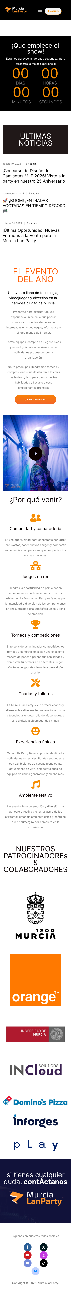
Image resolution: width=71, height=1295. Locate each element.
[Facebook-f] (28, 1247)
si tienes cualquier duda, (35, 1178)
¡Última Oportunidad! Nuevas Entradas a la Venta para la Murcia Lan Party (31, 235)
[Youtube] (28, 1255)
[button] (53, 11)
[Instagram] (44, 1255)
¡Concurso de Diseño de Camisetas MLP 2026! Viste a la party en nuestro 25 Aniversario (34, 176)
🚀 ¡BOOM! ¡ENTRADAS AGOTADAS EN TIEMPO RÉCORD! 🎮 (35, 205)
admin (33, 163)
